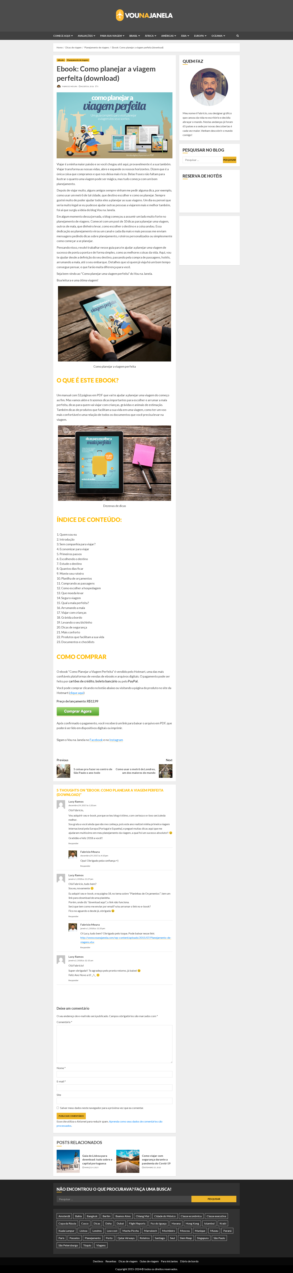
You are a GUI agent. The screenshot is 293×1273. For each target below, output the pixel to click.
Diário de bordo (189, 1261)
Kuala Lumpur (66, 1230)
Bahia (78, 1216)
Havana (176, 1223)
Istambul (209, 1223)
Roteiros (145, 1238)
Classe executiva (216, 1216)
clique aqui (77, 693)
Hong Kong (192, 1223)
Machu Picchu (130, 1230)
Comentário (64, 1022)
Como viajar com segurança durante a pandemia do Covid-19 (156, 1159)
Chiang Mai (142, 1216)
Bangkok (92, 1216)
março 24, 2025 (91, 1167)
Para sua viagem (111, 35)
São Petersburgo (68, 1245)
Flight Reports (137, 1223)
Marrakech (150, 1230)
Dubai (120, 1223)
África (149, 35)
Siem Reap (186, 1238)
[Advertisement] (116, 995)
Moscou (185, 1230)
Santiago (160, 1238)
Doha (108, 1223)
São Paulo (219, 1238)
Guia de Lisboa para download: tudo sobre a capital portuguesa (97, 1159)
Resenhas (110, 1261)
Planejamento (93, 1238)
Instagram (116, 740)
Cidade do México (165, 1216)
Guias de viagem (149, 1261)
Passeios (75, 1238)
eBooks (61, 60)
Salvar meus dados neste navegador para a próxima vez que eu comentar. (102, 1107)
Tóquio (87, 1245)
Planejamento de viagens (77, 60)
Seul (172, 1238)
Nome (61, 1068)
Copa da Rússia (67, 1223)
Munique (200, 1230)
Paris (61, 1238)
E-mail (61, 1081)
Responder (74, 843)
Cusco (85, 1223)
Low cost (112, 1230)
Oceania (216, 35)
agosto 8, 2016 (87, 86)
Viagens (101, 1245)
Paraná (227, 1230)
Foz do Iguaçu (159, 1223)
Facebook (96, 740)
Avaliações (85, 35)
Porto (109, 1238)
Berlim (106, 1216)
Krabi (223, 1223)
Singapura (203, 1238)
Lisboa (83, 1230)
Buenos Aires (123, 1216)
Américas (167, 35)
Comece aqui (61, 35)
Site (59, 1094)
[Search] (238, 35)
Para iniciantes (169, 1261)
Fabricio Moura (69, 86)
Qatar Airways (126, 1238)
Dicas (97, 1223)
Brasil (133, 35)
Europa (199, 35)
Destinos (98, 1261)
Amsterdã (64, 1216)
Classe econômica (191, 1216)
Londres (97, 1230)
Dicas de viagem (128, 1261)
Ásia (184, 35)
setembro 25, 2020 (152, 1167)
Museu (214, 1230)
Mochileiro (168, 1230)
